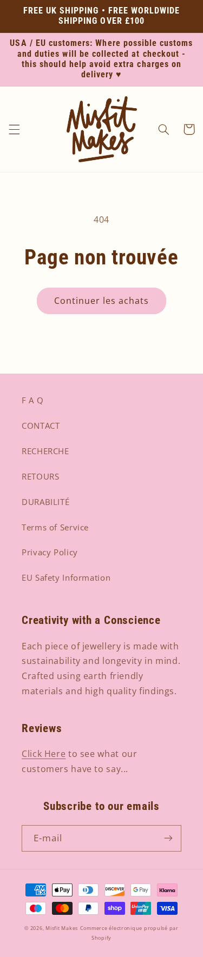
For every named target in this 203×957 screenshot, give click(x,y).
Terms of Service (55, 527)
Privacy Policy (50, 552)
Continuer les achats (101, 301)
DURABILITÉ (45, 501)
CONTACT (41, 425)
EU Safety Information (66, 577)
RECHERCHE (45, 451)
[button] (14, 129)
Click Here (44, 754)
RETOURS (40, 476)
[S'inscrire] (168, 838)
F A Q (32, 400)
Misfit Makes (61, 928)
